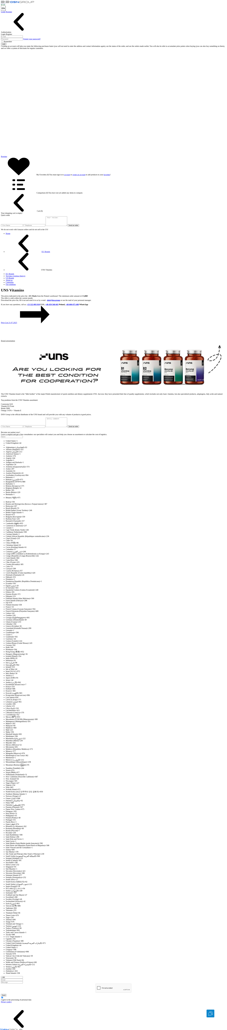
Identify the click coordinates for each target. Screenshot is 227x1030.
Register (9, 12)
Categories (10, 282)
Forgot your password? (32, 39)
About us (9, 280)
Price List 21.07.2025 (9, 323)
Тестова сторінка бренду (15, 276)
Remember (8, 42)
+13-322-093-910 (33, 304)
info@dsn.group (53, 300)
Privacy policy (6, 1002)
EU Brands (10, 274)
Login (3, 12)
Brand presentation (8, 341)
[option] (116, 441)
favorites (107, 175)
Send (3, 995)
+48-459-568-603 (52, 304)
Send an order (73, 225)
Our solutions (11, 284)
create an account (78, 175)
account (67, 175)
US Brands (10, 278)
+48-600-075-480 (72, 304)
